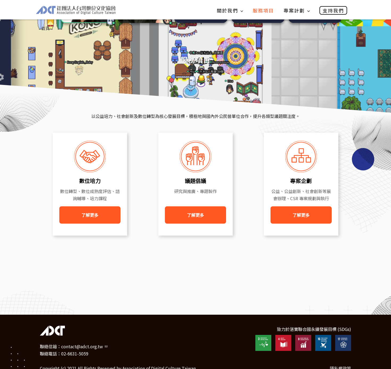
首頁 (45, 28)
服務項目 (263, 10)
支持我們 (333, 10)
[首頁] (76, 10)
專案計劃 (294, 10)
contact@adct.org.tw (84, 346)
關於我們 (227, 10)
